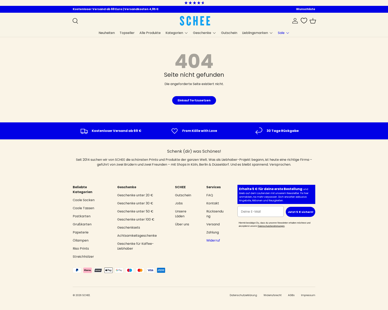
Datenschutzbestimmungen (271, 226)
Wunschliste (305, 9)
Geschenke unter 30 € (135, 203)
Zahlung (212, 232)
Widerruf (213, 240)
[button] (312, 20)
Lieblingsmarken (255, 32)
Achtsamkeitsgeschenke (137, 235)
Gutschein (229, 32)
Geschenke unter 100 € (135, 219)
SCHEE (86, 295)
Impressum (308, 295)
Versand (213, 224)
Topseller (127, 32)
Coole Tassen (83, 208)
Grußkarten (82, 224)
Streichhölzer (83, 256)
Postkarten (82, 216)
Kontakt (212, 203)
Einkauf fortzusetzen (194, 100)
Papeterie (81, 232)
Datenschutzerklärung (243, 295)
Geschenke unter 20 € (135, 195)
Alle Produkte (150, 32)
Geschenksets (128, 227)
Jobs (179, 203)
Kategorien (174, 32)
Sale (281, 32)
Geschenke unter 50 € (135, 211)
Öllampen (81, 240)
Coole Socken (84, 200)
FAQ (209, 195)
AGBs (291, 295)
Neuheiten (107, 32)
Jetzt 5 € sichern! (300, 212)
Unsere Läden (180, 214)
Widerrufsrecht (273, 295)
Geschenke (202, 32)
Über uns (182, 224)
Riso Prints (81, 248)
